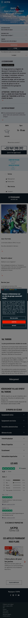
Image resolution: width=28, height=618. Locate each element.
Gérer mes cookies (14, 318)
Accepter (14, 322)
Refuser (14, 325)
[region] (14, 309)
